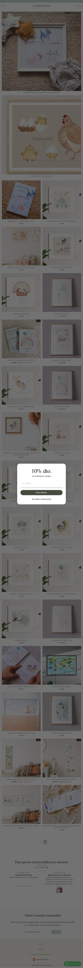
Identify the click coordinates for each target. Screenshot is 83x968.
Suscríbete (41, 492)
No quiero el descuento (41, 499)
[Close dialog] (63, 466)
